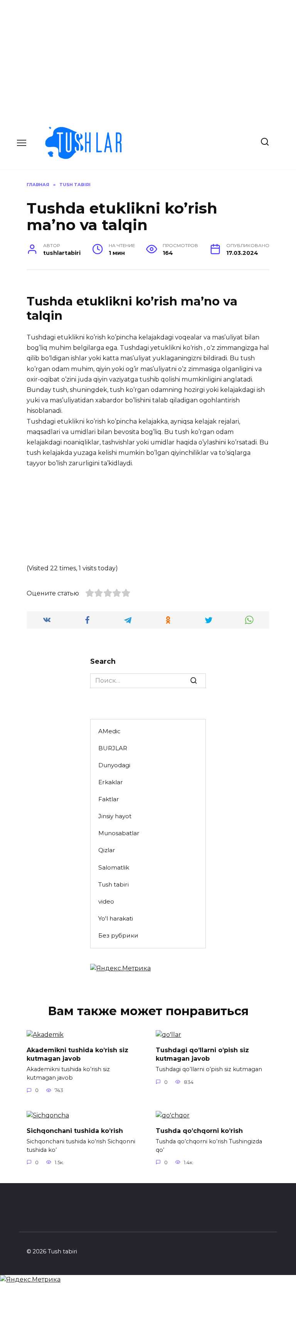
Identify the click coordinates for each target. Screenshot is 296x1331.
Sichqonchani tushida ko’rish (75, 1130)
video (106, 901)
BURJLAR (112, 748)
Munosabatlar (119, 833)
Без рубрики (118, 935)
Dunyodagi (114, 765)
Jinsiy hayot (114, 816)
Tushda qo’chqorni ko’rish (199, 1130)
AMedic (109, 731)
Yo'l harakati (115, 918)
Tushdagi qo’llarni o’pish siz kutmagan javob (202, 1054)
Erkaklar (110, 782)
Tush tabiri (113, 884)
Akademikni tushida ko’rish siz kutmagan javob (77, 1054)
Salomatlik (113, 867)
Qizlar (106, 850)
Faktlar (108, 799)
